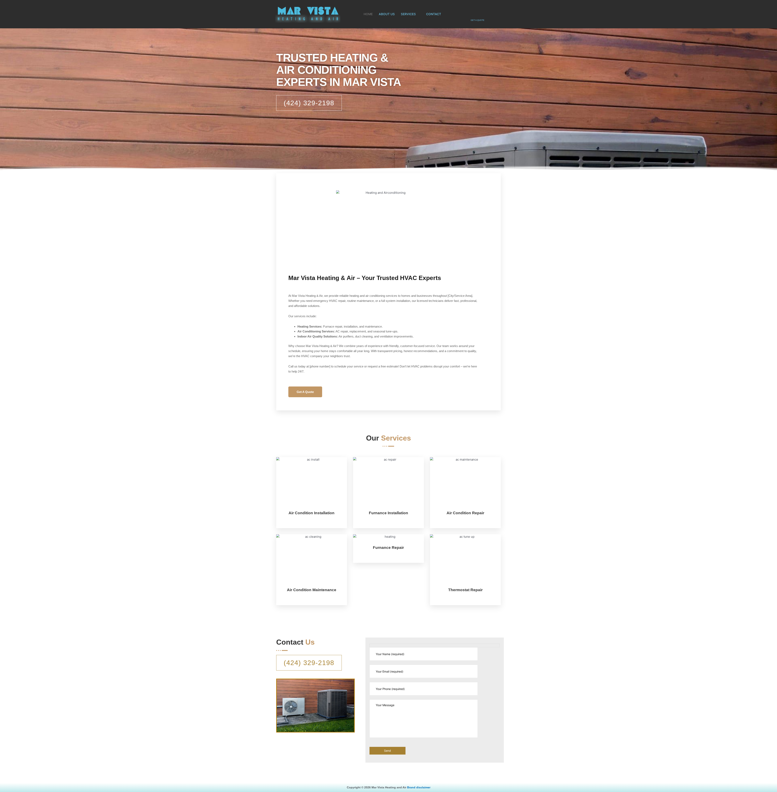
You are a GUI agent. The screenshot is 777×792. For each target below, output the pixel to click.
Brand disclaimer (418, 787)
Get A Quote (305, 392)
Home (368, 14)
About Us (387, 14)
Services (408, 14)
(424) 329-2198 (309, 103)
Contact (433, 14)
